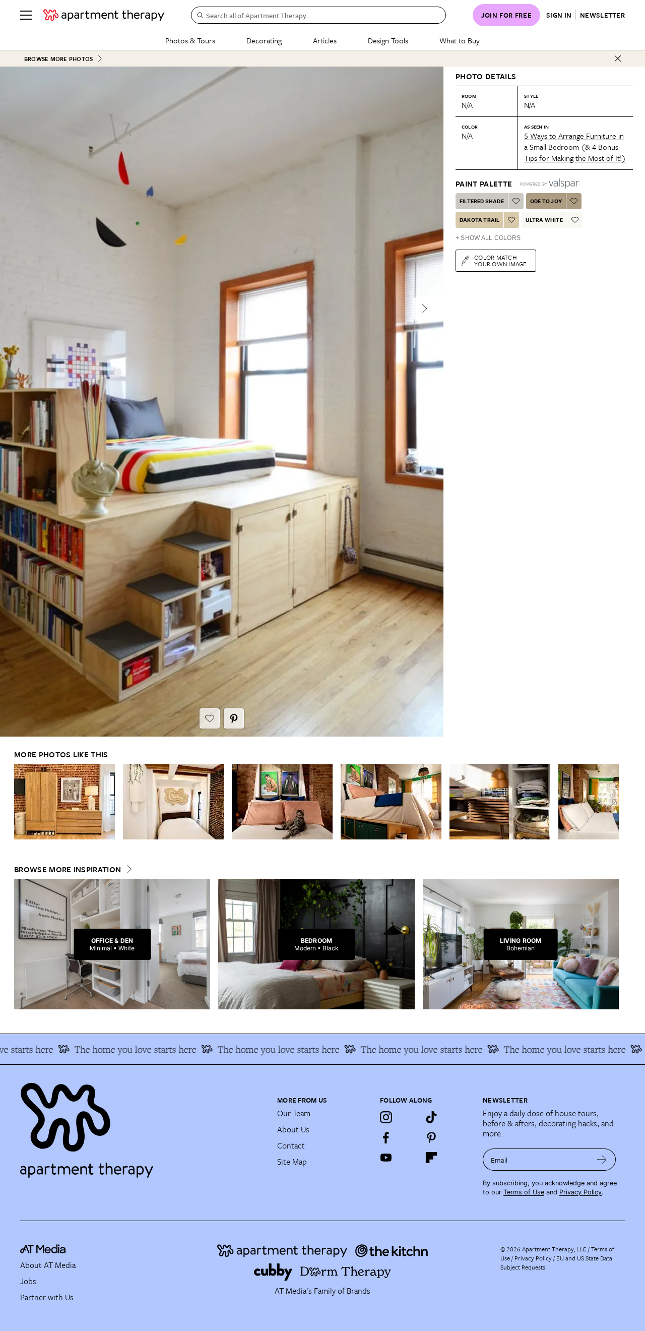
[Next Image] (424, 308)
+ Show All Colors (488, 237)
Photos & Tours (190, 40)
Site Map (292, 1162)
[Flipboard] (431, 1158)
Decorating (264, 40)
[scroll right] (611, 801)
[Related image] (64, 801)
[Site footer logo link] (142, 1126)
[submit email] (602, 1159)
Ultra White (544, 220)
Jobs (28, 1281)
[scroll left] (22, 801)
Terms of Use (523, 1192)
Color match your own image (500, 260)
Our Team (293, 1113)
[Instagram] (386, 1117)
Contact (291, 1145)
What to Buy (459, 40)
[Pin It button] (234, 718)
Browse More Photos (58, 58)
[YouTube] (386, 1158)
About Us (293, 1129)
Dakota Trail (479, 220)
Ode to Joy (546, 201)
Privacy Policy (580, 1192)
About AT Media (48, 1265)
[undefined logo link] (103, 15)
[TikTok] (431, 1117)
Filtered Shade (482, 201)
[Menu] (26, 15)
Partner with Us (47, 1297)
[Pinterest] (431, 1137)
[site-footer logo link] (43, 1250)
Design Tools (388, 40)
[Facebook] (386, 1137)
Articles (325, 40)
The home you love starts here (115, 1049)
